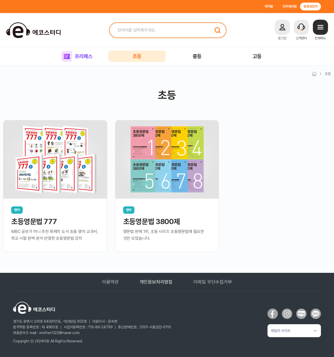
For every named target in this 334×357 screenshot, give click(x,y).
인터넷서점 (290, 6)
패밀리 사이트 (280, 331)
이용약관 (110, 282)
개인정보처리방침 (156, 282)
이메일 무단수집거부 (212, 282)
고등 (257, 56)
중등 (197, 56)
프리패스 (83, 56)
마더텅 (269, 6)
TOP (320, 351)
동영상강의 (310, 6)
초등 (137, 56)
